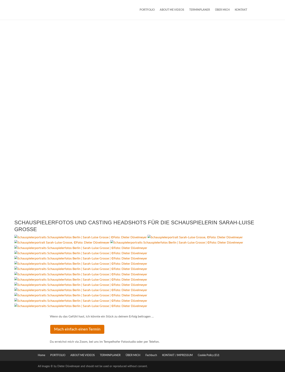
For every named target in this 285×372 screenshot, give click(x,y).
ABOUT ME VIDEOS (172, 10)
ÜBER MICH (222, 10)
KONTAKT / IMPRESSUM (177, 355)
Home (41, 355)
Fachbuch (151, 355)
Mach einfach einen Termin (77, 329)
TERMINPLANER (199, 10)
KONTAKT (241, 10)
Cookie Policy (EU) (208, 355)
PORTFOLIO (147, 10)
